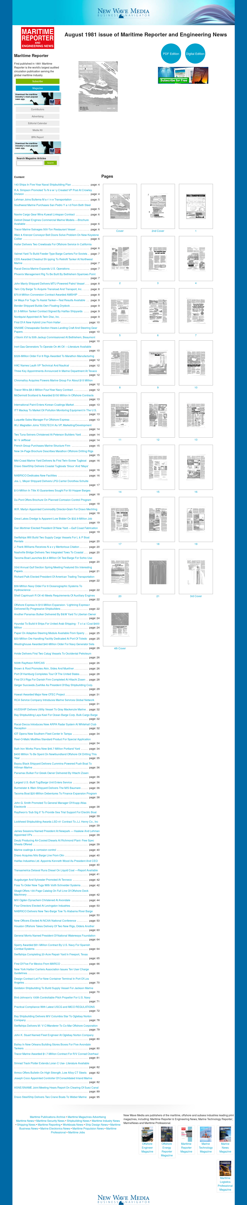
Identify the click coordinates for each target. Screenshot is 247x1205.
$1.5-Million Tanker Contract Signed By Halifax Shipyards (48, 311)
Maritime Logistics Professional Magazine (225, 1183)
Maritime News (25, 1121)
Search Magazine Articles (31, 158)
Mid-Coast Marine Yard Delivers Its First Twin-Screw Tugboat (50, 460)
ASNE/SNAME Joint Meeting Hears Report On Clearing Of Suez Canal (56, 1087)
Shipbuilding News (78, 1121)
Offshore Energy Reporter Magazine (167, 1149)
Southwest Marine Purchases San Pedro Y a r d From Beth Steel (52, 205)
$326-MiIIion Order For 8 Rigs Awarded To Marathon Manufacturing (54, 356)
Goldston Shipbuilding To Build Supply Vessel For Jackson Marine (53, 988)
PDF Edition (171, 53)
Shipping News (26, 1124)
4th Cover (120, 648)
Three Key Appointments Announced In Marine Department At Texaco (55, 371)
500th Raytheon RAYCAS (29, 663)
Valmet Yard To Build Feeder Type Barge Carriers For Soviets (50, 254)
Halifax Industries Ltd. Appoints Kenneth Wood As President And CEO (56, 861)
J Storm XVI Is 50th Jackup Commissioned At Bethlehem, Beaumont (54, 337)
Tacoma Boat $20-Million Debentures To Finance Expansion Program (55, 793)
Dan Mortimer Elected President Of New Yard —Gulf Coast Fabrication (56, 528)
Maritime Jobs (76, 1132)
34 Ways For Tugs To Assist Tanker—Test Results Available (49, 300)
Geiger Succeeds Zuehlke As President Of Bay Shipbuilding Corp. (53, 685)
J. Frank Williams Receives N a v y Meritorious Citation (46, 547)
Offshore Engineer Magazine (147, 1147)
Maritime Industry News (106, 1121)
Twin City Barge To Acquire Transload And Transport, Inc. (48, 289)
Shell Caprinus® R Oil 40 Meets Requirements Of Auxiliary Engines (54, 595)
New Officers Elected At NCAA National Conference (45, 920)
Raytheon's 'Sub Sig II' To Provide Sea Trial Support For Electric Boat (55, 812)
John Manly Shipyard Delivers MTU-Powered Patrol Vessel (49, 283)
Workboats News (73, 1124)
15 (157, 492)
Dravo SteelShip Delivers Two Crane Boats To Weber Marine (50, 1097)
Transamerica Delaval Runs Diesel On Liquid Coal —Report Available (56, 870)
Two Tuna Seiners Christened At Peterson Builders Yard (47, 434)
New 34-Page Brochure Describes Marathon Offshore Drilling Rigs (53, 451)
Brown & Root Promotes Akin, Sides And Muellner (44, 668)
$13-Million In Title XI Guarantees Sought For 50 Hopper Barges (52, 490)
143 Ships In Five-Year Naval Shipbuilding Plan (42, 184)
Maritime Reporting (49, 1124)
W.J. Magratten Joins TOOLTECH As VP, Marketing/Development (52, 425)
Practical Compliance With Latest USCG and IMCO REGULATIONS (54, 1007)
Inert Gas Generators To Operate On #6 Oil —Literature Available (52, 346)
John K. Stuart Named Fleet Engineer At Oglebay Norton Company (54, 1035)
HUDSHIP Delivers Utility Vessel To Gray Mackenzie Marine (50, 709)
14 (119, 492)
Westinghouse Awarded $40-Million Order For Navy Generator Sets (54, 644)
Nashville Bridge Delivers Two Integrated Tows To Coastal (48, 552)
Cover (120, 231)
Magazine (37, 88)
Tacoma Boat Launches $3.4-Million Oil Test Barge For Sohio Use (53, 558)
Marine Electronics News (55, 1128)
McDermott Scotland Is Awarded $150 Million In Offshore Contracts (54, 395)
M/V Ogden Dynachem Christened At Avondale (42, 900)
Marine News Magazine (225, 1147)
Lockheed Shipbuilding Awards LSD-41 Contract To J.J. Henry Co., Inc (56, 821)
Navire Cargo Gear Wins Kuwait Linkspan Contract (44, 214)
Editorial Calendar (37, 123)
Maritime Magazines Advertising (87, 1117)
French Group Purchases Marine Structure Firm (42, 445)
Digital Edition (195, 53)
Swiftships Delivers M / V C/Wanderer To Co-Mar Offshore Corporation (56, 1025)
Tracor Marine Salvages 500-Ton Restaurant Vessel (44, 229)
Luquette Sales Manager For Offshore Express (41, 419)
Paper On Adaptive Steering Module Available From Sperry (49, 633)
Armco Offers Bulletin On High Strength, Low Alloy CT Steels (50, 1072)
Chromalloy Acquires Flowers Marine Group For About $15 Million (53, 380)
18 (157, 544)
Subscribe (37, 81)
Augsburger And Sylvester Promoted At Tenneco (43, 880)
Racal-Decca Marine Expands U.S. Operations (42, 268)
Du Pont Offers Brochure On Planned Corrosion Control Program (52, 500)
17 (119, 544)
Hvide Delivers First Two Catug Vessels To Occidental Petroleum (52, 653)
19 (195, 544)
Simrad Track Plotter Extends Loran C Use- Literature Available (51, 1063)
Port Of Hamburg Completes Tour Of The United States (46, 674)
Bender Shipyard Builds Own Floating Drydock (42, 306)
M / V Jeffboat (22, 440)
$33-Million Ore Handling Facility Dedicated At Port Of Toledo (50, 638)
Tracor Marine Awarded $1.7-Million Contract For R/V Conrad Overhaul (56, 1054)
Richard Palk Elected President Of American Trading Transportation (54, 577)
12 (157, 439)
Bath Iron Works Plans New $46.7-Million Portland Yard (47, 748)
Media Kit (38, 130)
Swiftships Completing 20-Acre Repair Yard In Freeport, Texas (51, 954)
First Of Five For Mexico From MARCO (37, 964)
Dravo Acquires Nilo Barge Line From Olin (39, 855)
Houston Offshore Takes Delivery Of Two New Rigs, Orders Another (54, 926)
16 (195, 492)
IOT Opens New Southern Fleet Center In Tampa (43, 734)
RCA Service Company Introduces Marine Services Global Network (54, 700)
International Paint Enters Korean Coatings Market (44, 405)
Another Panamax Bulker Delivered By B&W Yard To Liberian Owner (55, 614)
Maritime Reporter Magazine (186, 1147)
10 (195, 387)
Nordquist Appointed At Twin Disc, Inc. (37, 317)
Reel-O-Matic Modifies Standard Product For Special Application (52, 739)
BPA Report (37, 137)
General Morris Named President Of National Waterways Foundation (54, 935)
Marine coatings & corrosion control (35, 850)
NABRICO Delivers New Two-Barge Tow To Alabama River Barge (53, 911)
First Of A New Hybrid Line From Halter (37, 322)
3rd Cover (196, 596)
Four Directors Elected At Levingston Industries (42, 906)
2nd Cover (158, 231)
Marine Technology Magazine (206, 1147)
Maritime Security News (50, 1121)
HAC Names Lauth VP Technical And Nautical (41, 365)
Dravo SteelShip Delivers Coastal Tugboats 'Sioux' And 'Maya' (51, 466)
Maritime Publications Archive (47, 1117)
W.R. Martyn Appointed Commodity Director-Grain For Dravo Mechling (55, 509)
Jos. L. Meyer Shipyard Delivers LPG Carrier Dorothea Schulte (51, 481)
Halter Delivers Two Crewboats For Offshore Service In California (53, 244)
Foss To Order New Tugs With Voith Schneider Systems (47, 885)
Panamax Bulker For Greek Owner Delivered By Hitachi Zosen (51, 773)
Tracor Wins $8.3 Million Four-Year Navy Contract (43, 390)
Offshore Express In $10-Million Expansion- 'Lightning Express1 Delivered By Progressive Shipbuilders (52, 607)
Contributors (37, 109)
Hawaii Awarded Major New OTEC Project (39, 694)
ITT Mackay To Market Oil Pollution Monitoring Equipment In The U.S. (55, 410)
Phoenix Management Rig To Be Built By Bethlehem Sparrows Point (54, 274)
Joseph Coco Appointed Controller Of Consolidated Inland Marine (53, 1078)
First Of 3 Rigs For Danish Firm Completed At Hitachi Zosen (49, 679)
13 (195, 439)
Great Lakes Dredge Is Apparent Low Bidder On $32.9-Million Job (53, 518)
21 (157, 596)
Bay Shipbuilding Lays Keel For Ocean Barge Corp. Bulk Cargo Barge (56, 715)
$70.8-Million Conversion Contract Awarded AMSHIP (45, 294)
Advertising (38, 116)
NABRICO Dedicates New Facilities (35, 475)
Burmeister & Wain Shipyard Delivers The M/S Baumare (47, 788)
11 (119, 439)
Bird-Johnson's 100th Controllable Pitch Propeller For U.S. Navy (52, 997)
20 (119, 596)
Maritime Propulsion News (88, 1128)
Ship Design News (97, 1124)
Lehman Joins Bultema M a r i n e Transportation (43, 199)
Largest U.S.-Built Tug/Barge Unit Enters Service (43, 782)
